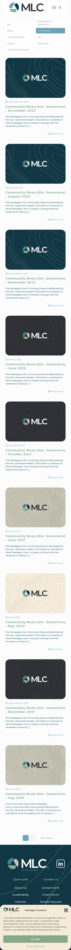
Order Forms (50, 894)
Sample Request (50, 901)
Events (11, 43)
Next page (46, 838)
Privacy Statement (36, 946)
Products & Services (18, 49)
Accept (35, 939)
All (9, 24)
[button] (66, 910)
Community (44, 30)
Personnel (43, 43)
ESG (40, 37)
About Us (21, 887)
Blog (10, 30)
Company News (16, 37)
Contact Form (50, 887)
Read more (57, 133)
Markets (20, 901)
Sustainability (20, 894)
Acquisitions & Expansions (45, 23)
